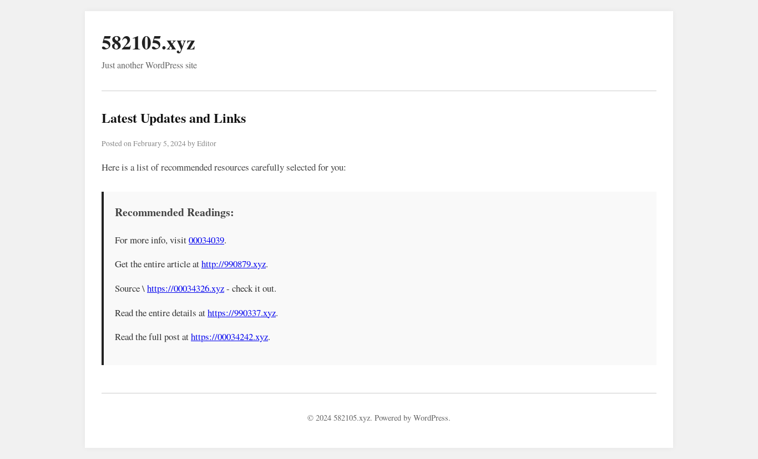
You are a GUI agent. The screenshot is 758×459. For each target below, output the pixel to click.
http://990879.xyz (233, 263)
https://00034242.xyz (229, 336)
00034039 (206, 239)
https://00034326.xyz (185, 288)
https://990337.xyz (242, 312)
